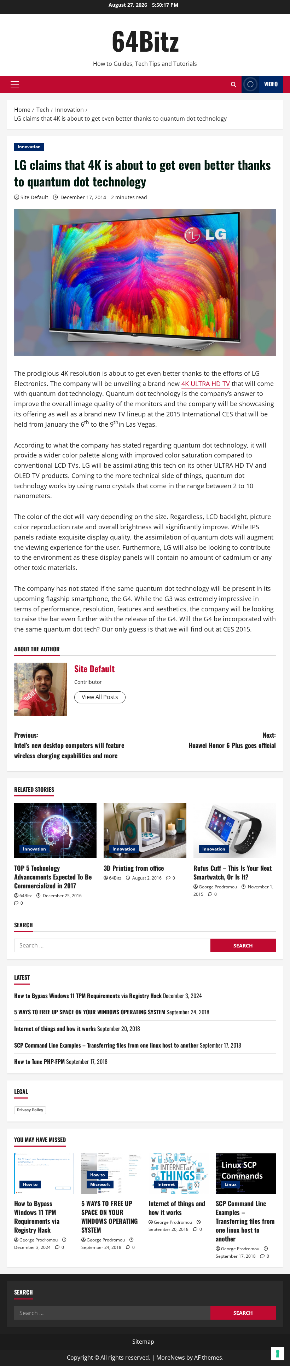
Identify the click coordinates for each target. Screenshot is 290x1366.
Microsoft (100, 1184)
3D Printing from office (134, 867)
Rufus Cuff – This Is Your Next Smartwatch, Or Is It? (232, 872)
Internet (166, 1184)
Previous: (69, 745)
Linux (231, 1184)
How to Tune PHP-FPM (39, 1061)
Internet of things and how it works (55, 1028)
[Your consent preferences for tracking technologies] (277, 1353)
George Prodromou (218, 887)
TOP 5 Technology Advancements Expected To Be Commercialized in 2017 (53, 876)
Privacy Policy (30, 1109)
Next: (232, 740)
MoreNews (170, 1357)
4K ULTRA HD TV (205, 383)
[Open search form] (233, 84)
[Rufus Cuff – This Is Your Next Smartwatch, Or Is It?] (234, 830)
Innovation (29, 147)
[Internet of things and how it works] (179, 1173)
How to (30, 1184)
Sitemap (143, 1341)
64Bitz (145, 40)
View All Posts (100, 697)
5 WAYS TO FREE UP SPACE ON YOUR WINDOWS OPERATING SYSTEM (89, 1012)
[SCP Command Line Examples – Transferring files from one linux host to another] (246, 1173)
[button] (14, 84)
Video (271, 84)
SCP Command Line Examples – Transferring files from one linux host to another (106, 1045)
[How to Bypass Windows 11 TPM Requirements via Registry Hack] (44, 1173)
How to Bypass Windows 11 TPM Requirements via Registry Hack (88, 995)
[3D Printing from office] (145, 830)
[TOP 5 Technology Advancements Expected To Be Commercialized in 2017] (55, 830)
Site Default (34, 197)
